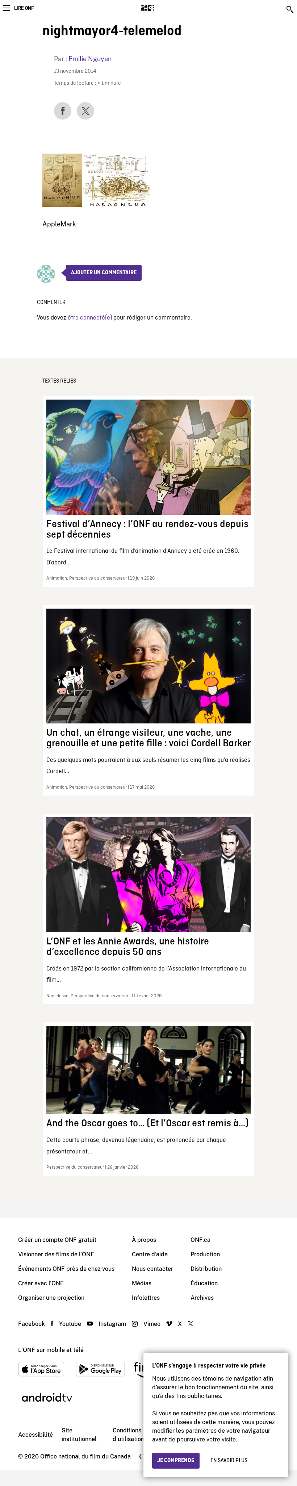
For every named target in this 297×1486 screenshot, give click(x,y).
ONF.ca (200, 1239)
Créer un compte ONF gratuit (57, 1239)
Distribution (206, 1268)
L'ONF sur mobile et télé (51, 1350)
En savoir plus (228, 1461)
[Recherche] (290, 9)
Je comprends (175, 1461)
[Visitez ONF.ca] (160, 8)
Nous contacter (152, 1268)
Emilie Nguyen (90, 59)
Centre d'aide (150, 1254)
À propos (144, 1239)
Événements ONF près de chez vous (66, 1268)
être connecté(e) (90, 318)
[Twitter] (85, 111)
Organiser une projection (51, 1297)
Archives (202, 1297)
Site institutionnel (79, 1435)
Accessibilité (35, 1434)
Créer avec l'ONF (41, 1283)
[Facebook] (62, 111)
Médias (141, 1283)
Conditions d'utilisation (128, 1435)
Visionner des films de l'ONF (56, 1254)
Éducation (204, 1283)
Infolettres (146, 1297)
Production (205, 1254)
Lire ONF (24, 8)
